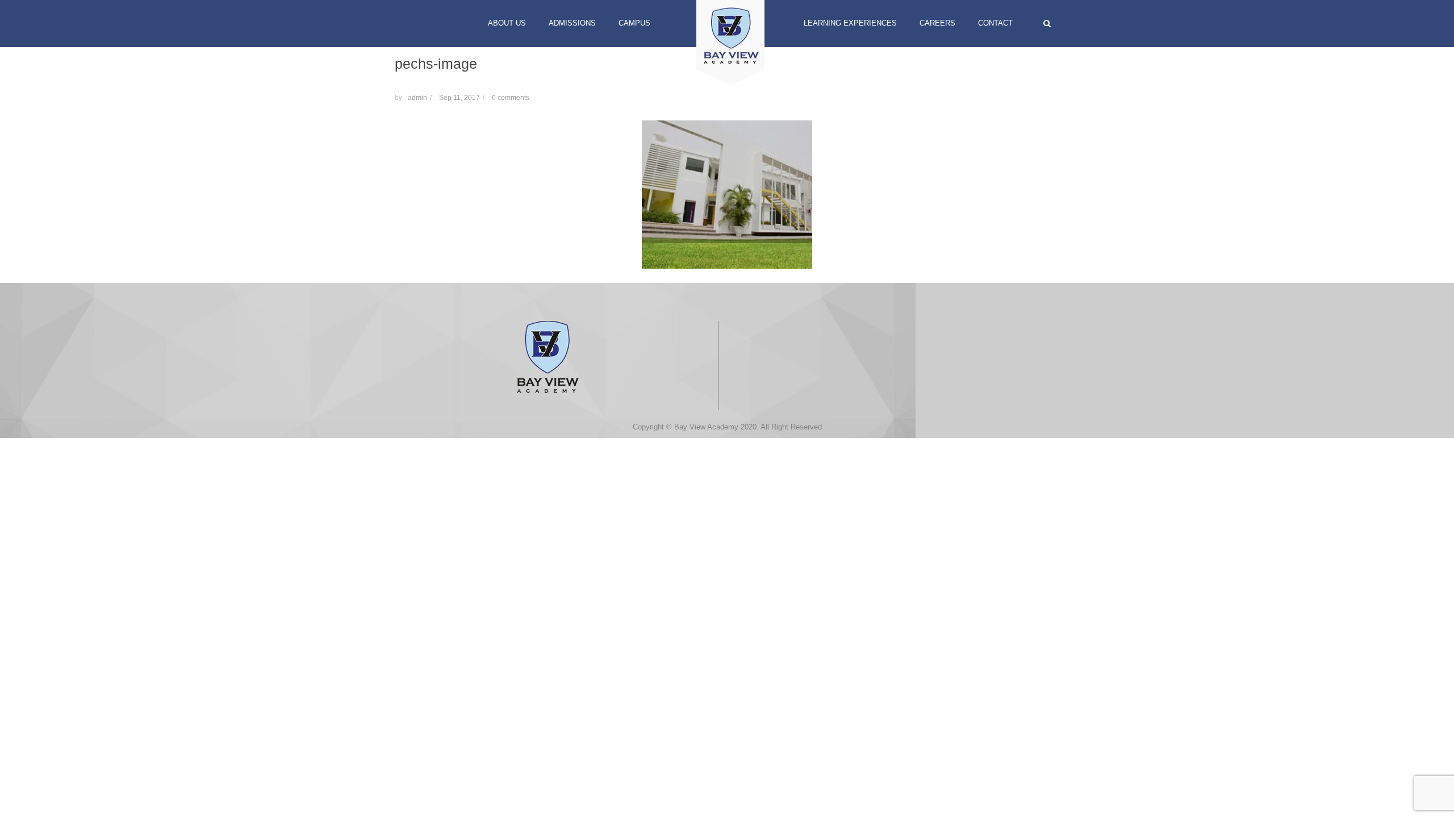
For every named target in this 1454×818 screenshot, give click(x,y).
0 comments (510, 98)
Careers (937, 23)
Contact (995, 23)
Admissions (572, 23)
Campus (634, 23)
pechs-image (436, 64)
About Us (507, 23)
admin (417, 98)
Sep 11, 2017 (459, 98)
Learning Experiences (850, 23)
